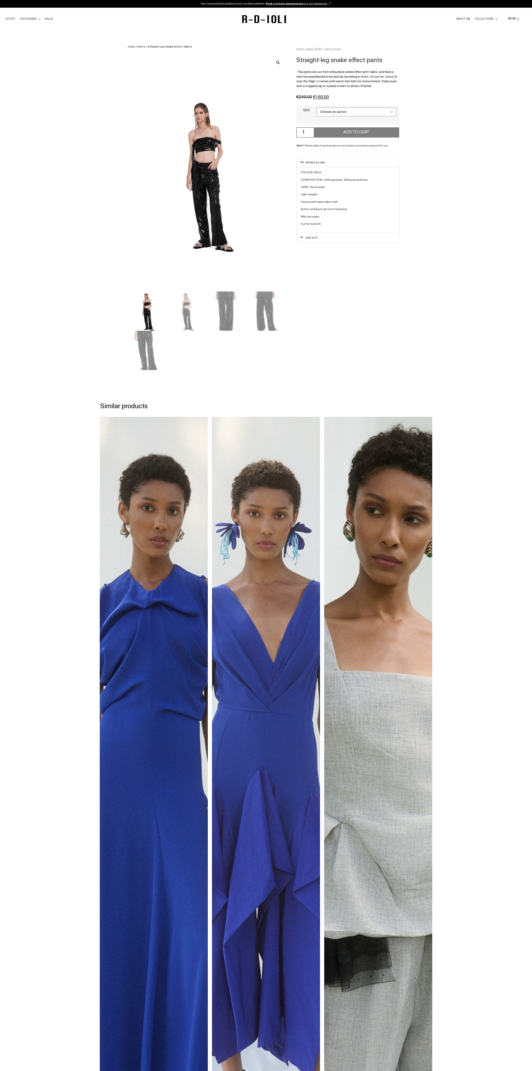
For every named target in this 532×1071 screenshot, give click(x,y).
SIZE (306, 110)
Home (131, 47)
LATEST (10, 19)
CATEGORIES (28, 19)
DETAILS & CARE (315, 162)
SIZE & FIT (312, 238)
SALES (49, 19)
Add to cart (356, 132)
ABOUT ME (463, 19)
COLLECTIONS (484, 19)
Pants (141, 47)
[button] (278, 62)
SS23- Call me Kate (328, 49)
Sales (309, 49)
